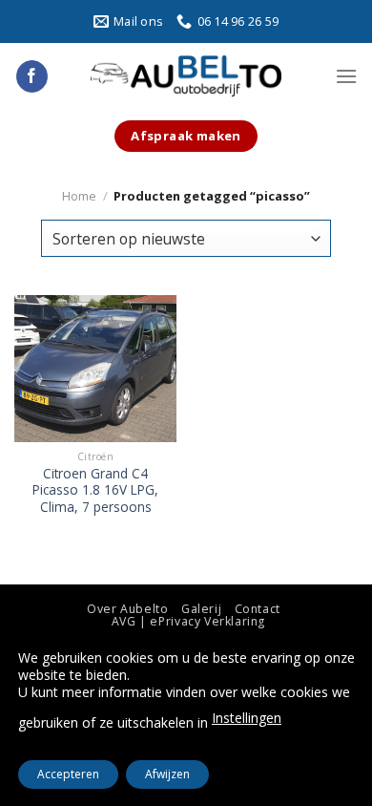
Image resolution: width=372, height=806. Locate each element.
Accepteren (68, 774)
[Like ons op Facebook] (32, 76)
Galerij (201, 609)
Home (79, 195)
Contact (257, 609)
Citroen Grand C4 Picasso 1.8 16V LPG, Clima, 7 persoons (95, 490)
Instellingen (246, 718)
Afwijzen (167, 774)
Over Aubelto (127, 609)
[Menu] (346, 76)
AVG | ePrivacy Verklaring (188, 621)
